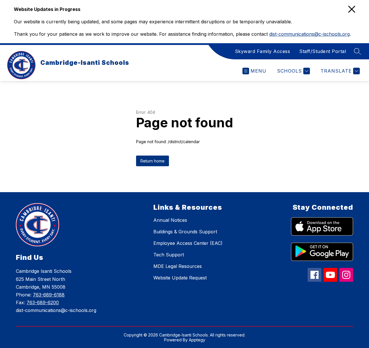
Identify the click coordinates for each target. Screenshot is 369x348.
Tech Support (168, 255)
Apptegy (197, 339)
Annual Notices (170, 220)
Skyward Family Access (262, 51)
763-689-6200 (43, 302)
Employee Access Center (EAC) (188, 243)
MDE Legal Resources (177, 266)
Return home (152, 160)
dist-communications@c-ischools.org (309, 34)
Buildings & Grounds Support (185, 231)
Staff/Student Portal (322, 51)
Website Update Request (180, 278)
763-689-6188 (49, 295)
